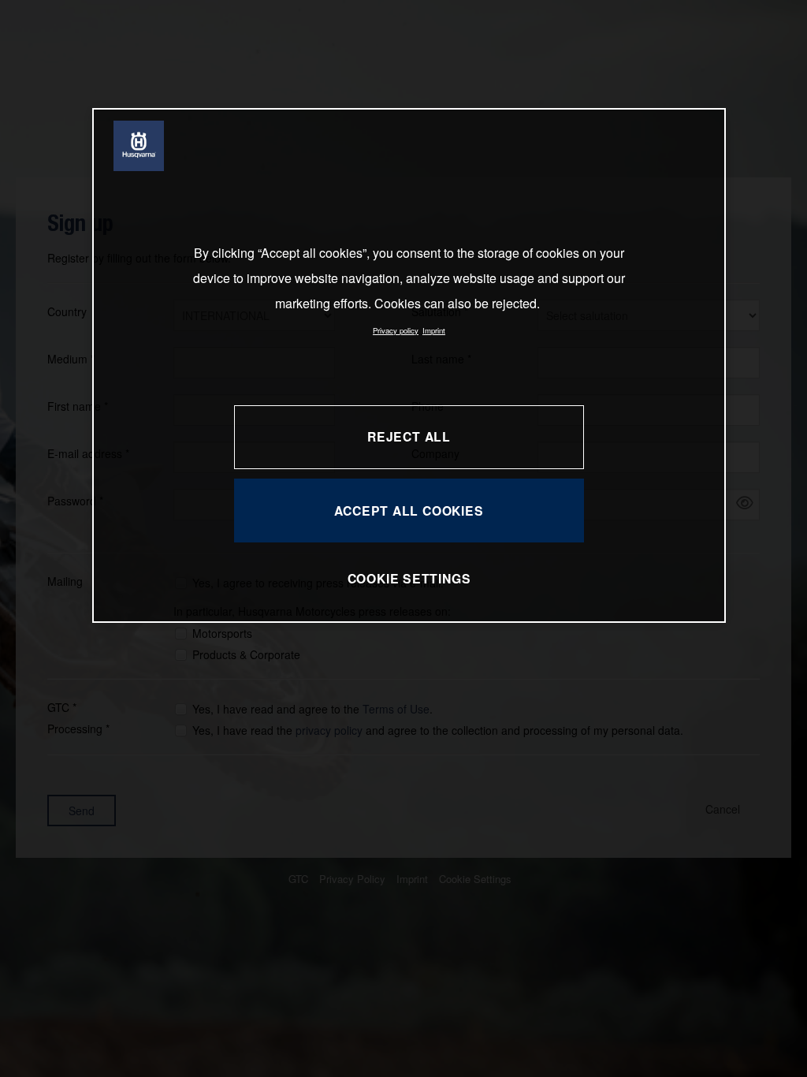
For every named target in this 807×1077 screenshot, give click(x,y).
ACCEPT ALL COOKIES (408, 510)
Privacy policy (395, 330)
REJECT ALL (409, 436)
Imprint (433, 330)
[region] (409, 365)
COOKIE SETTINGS (409, 578)
